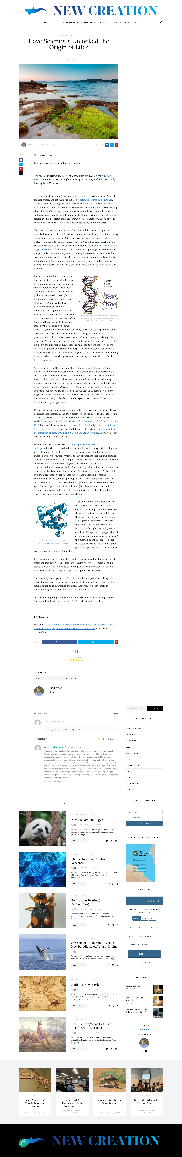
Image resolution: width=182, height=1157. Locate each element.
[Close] (134, 549)
